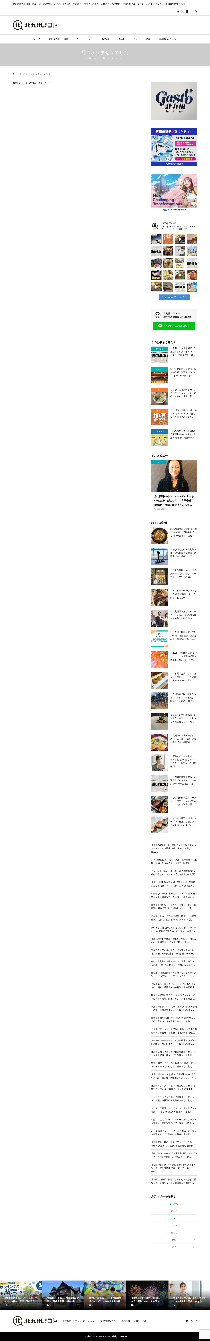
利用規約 (67, 1320)
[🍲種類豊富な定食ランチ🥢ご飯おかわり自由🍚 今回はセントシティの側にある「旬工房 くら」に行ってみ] (156, 287)
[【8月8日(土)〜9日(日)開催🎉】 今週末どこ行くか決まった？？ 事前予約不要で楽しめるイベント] (192, 287)
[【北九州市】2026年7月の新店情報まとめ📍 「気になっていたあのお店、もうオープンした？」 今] (192, 239)
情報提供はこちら (167, 39)
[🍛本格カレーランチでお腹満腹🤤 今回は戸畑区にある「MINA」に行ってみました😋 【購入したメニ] (180, 275)
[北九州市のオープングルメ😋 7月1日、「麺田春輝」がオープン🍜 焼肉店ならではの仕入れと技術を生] (168, 263)
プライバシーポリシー (86, 1320)
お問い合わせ (140, 1320)
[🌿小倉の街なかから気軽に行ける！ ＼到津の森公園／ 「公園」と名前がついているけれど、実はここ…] (180, 251)
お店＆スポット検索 (58, 39)
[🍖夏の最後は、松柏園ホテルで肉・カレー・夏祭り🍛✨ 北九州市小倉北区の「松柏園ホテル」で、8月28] (192, 275)
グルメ (90, 39)
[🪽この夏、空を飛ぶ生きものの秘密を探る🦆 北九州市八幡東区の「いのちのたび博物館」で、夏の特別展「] (168, 287)
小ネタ (174, 1225)
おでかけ (106, 39)
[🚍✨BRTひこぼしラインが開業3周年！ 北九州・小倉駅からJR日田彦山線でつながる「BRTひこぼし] (156, 263)
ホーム (37, 39)
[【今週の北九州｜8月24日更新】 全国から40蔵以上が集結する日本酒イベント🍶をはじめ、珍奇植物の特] (156, 251)
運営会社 (126, 1320)
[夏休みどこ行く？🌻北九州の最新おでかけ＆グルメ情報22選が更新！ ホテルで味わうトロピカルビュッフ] (180, 287)
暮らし (122, 39)
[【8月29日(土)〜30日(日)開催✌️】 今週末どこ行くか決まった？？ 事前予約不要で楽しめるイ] (156, 239)
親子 (135, 39)
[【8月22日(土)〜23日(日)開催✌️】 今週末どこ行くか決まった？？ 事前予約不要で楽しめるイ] (192, 251)
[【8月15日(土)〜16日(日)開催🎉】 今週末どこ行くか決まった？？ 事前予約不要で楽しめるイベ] (156, 275)
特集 (148, 39)
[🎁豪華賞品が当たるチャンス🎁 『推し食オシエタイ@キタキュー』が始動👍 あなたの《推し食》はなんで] (168, 239)
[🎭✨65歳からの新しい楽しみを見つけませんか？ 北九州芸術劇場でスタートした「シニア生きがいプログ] (168, 251)
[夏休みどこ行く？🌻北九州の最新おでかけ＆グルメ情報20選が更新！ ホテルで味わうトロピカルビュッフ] (192, 263)
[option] (21, 1295)
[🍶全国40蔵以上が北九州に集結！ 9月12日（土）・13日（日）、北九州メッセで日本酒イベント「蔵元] (168, 275)
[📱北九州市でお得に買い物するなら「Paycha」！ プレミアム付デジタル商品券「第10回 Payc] (180, 263)
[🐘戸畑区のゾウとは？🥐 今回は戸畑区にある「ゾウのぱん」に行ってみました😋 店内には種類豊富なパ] (180, 239)
